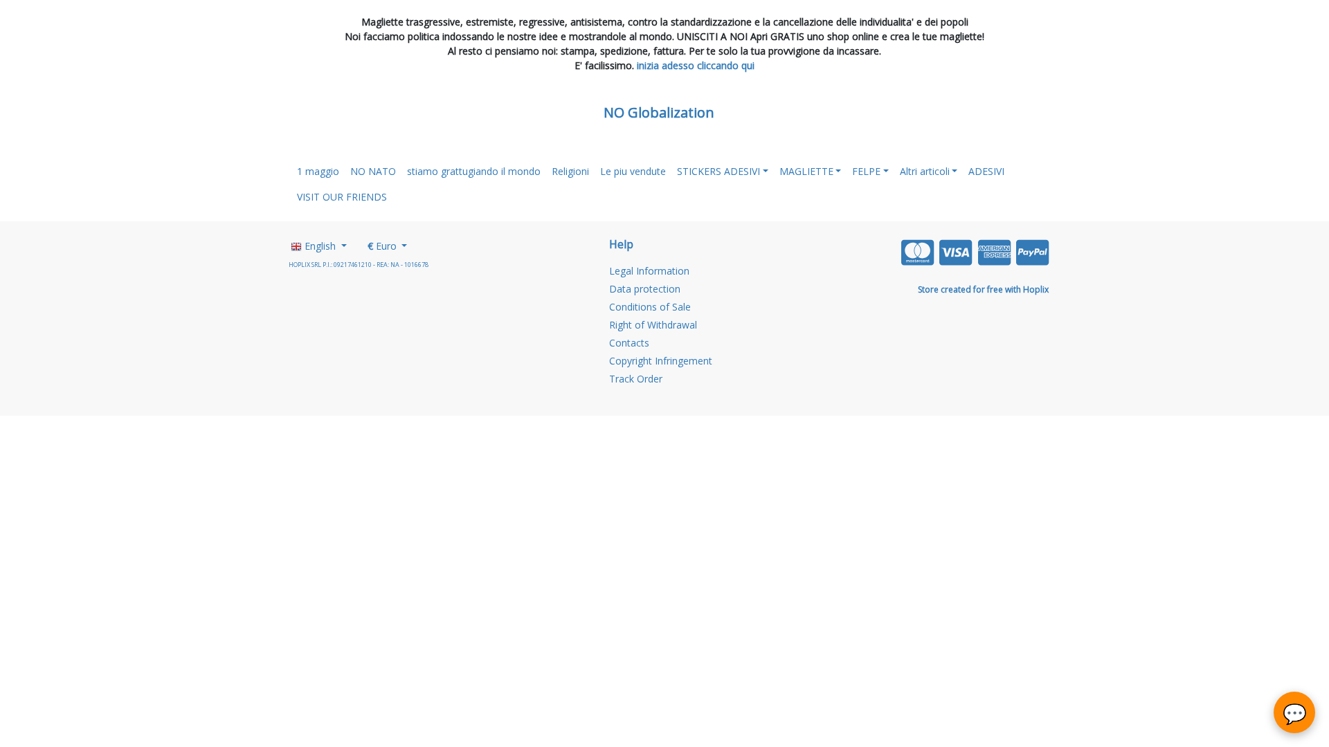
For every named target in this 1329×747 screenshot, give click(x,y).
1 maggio (318, 171)
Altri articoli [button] (925, 171)
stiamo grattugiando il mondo (474, 171)
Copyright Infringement (660, 360)
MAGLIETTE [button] (806, 171)
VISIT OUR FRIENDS (342, 196)
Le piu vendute (633, 171)
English (320, 245)
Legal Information (649, 270)
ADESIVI (986, 171)
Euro (383, 245)
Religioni (570, 171)
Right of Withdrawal (653, 324)
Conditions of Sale (650, 306)
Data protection (644, 288)
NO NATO (373, 171)
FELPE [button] (866, 171)
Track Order (635, 378)
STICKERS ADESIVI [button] (718, 171)
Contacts (629, 342)
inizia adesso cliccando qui (695, 65)
